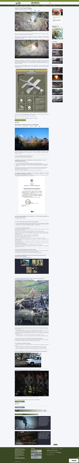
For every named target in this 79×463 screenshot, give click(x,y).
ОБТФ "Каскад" (27, 118)
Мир (54, 5)
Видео (47, 0)
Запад (50, 5)
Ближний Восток (37, 5)
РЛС (33, 118)
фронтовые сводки (31, 399)
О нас (48, 448)
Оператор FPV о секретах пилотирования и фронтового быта (25, 443)
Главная (16, 7)
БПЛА (16, 118)
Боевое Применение (28, 7)
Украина (30, 5)
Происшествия (35, 0)
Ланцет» (26, 65)
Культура (43, 0)
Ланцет (23, 118)
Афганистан (17, 5)
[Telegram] (17, 122)
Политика (16, 0)
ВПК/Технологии (21, 0)
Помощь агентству (54, 448)
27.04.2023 (18, 10)
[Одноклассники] (18, 122)
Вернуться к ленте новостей (52, 450)
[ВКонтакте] (15, 122)
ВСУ (18, 118)
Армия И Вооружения (21, 7)
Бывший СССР (44, 5)
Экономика (26, 0)
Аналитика (40, 0)
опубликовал (24, 36)
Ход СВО (26, 5)
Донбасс (18, 399)
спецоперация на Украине (24, 399)
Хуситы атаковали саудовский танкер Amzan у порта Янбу (24, 428)
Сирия (21, 5)
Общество (30, 0)
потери (31, 118)
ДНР (20, 118)
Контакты (60, 448)
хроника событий (37, 399)
